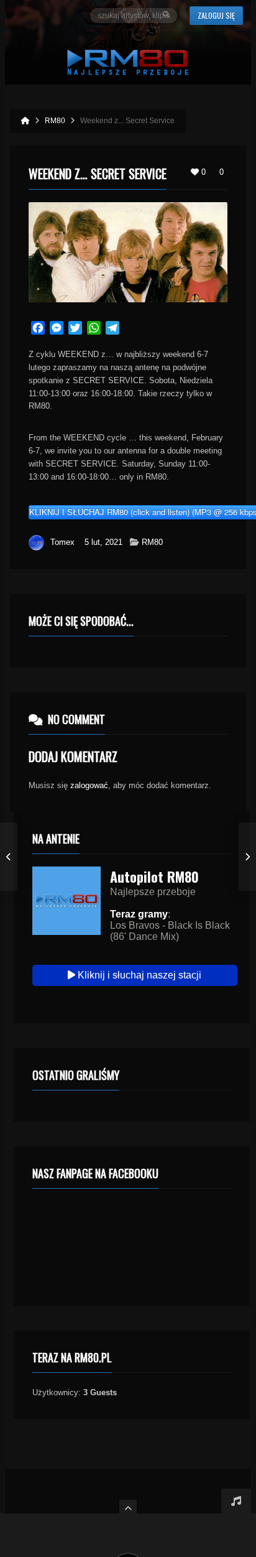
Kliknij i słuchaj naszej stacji (138, 975)
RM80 (152, 542)
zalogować (89, 785)
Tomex (62, 542)
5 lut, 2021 (103, 542)
